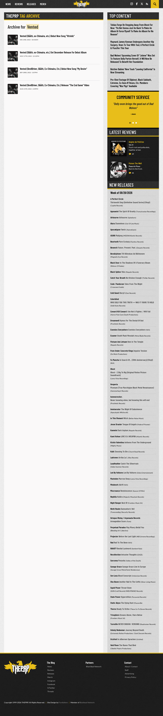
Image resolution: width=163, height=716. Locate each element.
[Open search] (155, 4)
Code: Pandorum (117, 283)
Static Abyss (115, 602)
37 (133, 154)
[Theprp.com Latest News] (20, 667)
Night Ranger (115, 502)
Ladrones (114, 457)
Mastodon (114, 478)
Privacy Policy (130, 677)
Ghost (112, 368)
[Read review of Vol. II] (118, 148)
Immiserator (115, 409)
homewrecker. (116, 396)
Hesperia (114, 384)
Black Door (114, 262)
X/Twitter (51, 688)
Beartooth (114, 241)
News (8, 4)
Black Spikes (115, 271)
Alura (112, 223)
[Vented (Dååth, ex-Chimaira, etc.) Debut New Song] (13, 40)
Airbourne (114, 217)
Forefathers (63, 702)
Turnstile (114, 624)
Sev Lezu (114, 575)
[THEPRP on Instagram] (131, 4)
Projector (114, 536)
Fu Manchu (114, 359)
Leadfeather (115, 463)
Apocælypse (115, 229)
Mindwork (114, 484)
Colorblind (114, 299)
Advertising (129, 674)
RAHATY (113, 548)
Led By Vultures (116, 472)
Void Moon (114, 645)
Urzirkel (113, 639)
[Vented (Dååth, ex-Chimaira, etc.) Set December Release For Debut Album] (13, 56)
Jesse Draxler (116, 424)
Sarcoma (114, 560)
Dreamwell (114, 320)
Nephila (113, 496)
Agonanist (114, 211)
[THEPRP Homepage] (81, 4)
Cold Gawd (114, 292)
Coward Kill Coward (118, 311)
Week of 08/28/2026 (121, 193)
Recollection (115, 554)
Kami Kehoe (115, 436)
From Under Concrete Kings (121, 350)
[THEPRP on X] (141, 4)
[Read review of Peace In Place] (118, 169)
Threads (50, 691)
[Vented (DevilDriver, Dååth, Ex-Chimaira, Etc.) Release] (13, 89)
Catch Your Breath (117, 277)
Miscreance (115, 490)
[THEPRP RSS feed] (147, 4)
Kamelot (113, 430)
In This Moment (116, 418)
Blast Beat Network (93, 666)
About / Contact (131, 666)
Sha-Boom (114, 581)
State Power (115, 596)
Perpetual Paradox (118, 527)
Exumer (113, 335)
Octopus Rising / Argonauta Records (125, 518)
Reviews (19, 4)
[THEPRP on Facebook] (136, 4)
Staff (126, 670)
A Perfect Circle (116, 198)
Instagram (51, 681)
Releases (31, 4)
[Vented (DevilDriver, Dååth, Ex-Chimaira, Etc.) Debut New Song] (13, 72)
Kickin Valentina (117, 442)
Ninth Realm (115, 508)
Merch (43, 4)
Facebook (51, 684)
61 (133, 173)
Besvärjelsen (115, 253)
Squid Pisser (115, 587)
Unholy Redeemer (117, 630)
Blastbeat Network (87, 702)
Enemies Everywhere (119, 329)
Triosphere (114, 614)
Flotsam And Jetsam (118, 341)
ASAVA (112, 235)
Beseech (113, 247)
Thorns (113, 608)
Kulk (112, 451)
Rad (111, 542)
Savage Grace (116, 566)
